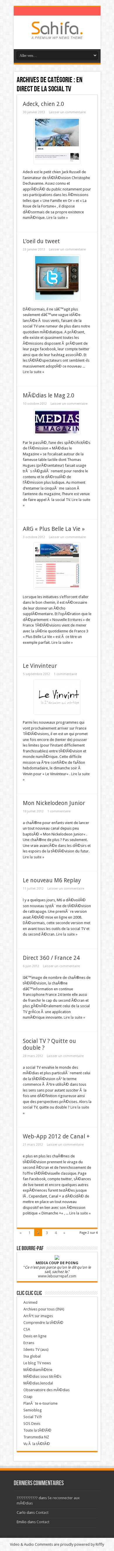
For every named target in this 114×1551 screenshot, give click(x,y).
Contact (42, 1512)
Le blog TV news (37, 1363)
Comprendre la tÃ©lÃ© (43, 1322)
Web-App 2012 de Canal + (56, 1136)
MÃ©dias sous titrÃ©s (42, 1376)
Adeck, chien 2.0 (43, 104)
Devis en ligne (34, 1336)
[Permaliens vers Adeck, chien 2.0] (57, 162)
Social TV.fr (32, 1417)
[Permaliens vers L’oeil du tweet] (57, 300)
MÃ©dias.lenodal (38, 1383)
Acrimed (30, 1302)
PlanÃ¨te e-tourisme (40, 1403)
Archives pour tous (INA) (43, 1309)
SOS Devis (31, 1423)
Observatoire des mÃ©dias (46, 1390)
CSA (26, 1329)
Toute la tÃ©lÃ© (37, 1430)
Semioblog (32, 1410)
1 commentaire (65, 674)
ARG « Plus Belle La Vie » (54, 529)
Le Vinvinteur (40, 666)
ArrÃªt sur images (38, 1316)
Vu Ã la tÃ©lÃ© (36, 1444)
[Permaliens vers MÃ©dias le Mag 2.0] (57, 433)
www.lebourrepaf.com (57, 1276)
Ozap (27, 1396)
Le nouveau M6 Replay (52, 880)
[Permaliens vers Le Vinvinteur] (57, 713)
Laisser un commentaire (67, 112)
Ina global (32, 1356)
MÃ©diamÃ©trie (37, 1370)
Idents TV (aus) (36, 1349)
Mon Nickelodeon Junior (54, 803)
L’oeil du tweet (41, 241)
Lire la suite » (57, 217)
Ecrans (28, 1343)
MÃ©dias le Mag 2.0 (48, 395)
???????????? (27, 1498)
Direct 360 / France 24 (51, 958)
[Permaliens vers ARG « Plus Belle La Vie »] (57, 587)
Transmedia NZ (36, 1437)
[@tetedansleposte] (57, 35)
